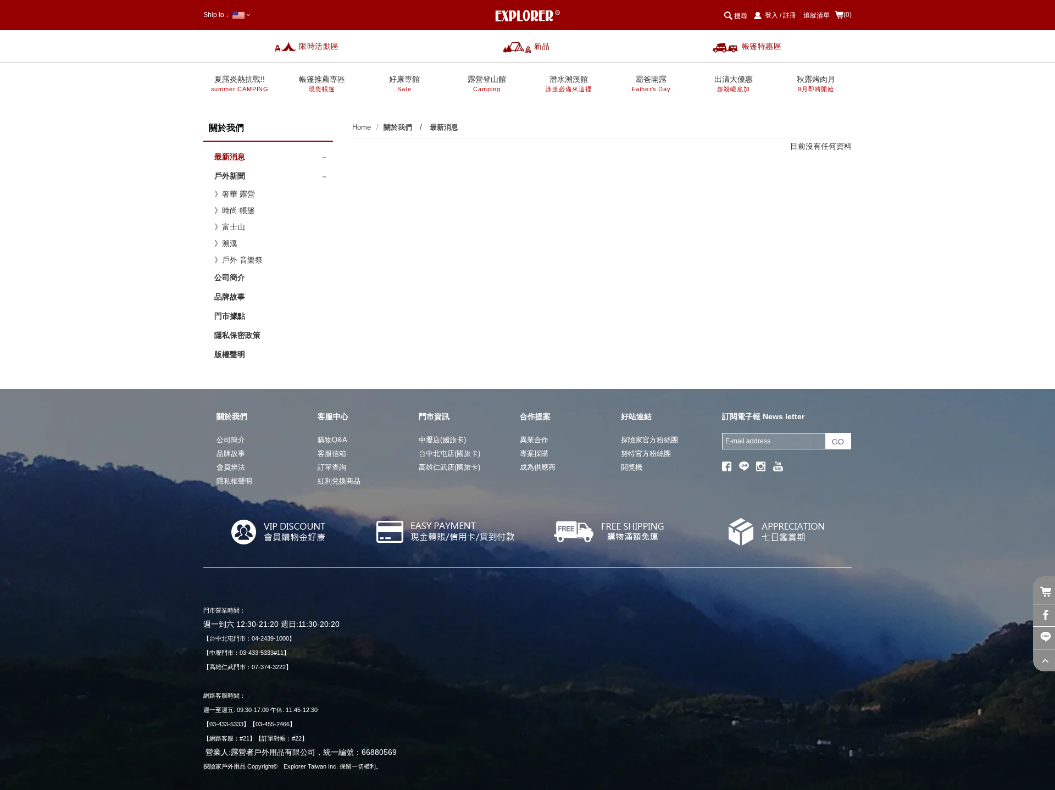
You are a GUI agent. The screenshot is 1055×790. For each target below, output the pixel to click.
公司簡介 (229, 277)
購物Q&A (332, 440)
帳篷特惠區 (762, 46)
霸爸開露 (651, 84)
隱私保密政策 (237, 335)
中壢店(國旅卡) (442, 440)
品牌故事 (229, 296)
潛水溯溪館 (569, 84)
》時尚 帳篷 (234, 210)
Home (361, 127)
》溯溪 (225, 243)
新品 (542, 46)
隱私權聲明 (234, 481)
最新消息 (229, 156)
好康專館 (404, 84)
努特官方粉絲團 (646, 453)
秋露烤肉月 (816, 84)
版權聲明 (229, 354)
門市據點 (229, 315)
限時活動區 (319, 46)
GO (838, 441)
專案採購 (534, 453)
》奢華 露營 (234, 194)
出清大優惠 (733, 84)
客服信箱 (332, 453)
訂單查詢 (332, 467)
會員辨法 (230, 467)
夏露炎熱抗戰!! (240, 84)
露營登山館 (487, 84)
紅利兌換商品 (339, 481)
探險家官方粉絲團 (649, 440)
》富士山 (229, 226)
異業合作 (534, 440)
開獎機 (631, 467)
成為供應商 (538, 467)
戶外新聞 (229, 175)
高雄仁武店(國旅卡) (449, 467)
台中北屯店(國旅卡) (449, 453)
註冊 (789, 15)
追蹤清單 (816, 15)
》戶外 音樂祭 (238, 259)
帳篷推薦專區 (322, 84)
